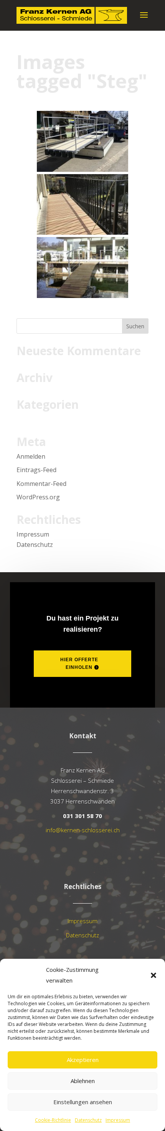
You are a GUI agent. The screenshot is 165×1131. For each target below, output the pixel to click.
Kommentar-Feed (41, 483)
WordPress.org (38, 497)
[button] (153, 975)
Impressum (118, 1120)
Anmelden (30, 456)
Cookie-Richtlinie (53, 1120)
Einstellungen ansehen (82, 1102)
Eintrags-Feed (36, 470)
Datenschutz (88, 1120)
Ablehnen (83, 1081)
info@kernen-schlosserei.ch (83, 830)
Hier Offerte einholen (79, 663)
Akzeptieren (83, 1060)
